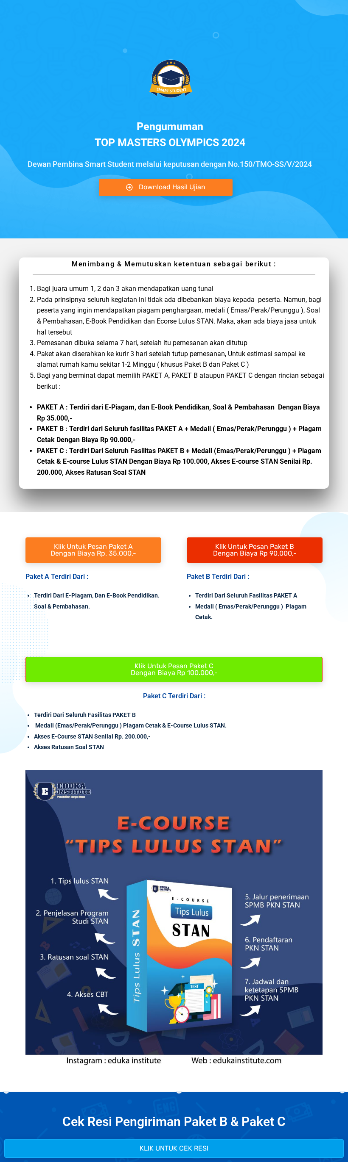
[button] (174, 1148)
